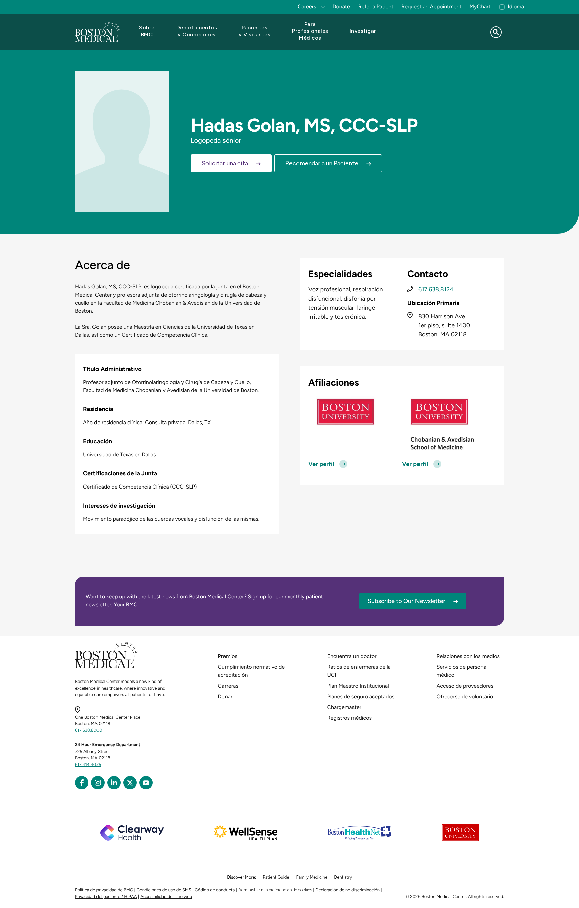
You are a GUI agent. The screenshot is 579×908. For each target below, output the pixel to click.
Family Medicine (312, 877)
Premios (227, 656)
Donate (341, 6)
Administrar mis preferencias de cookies (275, 889)
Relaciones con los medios (468, 656)
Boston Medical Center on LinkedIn (114, 782)
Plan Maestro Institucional (358, 686)
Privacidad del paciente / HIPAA (106, 896)
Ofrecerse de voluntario (465, 696)
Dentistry (343, 877)
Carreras (228, 686)
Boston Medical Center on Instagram (98, 782)
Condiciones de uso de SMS (164, 890)
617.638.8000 (88, 730)
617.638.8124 (436, 289)
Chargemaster (344, 707)
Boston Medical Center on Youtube (146, 782)
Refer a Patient (376, 6)
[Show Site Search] (496, 32)
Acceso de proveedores (465, 686)
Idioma (516, 6)
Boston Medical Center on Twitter (130, 782)
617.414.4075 (88, 764)
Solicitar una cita (225, 163)
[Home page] (106, 667)
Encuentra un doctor (352, 656)
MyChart (479, 6)
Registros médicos (349, 718)
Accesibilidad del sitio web (166, 896)
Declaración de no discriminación (348, 890)
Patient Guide (276, 877)
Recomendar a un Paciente (321, 163)
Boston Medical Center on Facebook (81, 782)
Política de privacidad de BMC (104, 890)
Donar (225, 696)
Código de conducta (215, 890)
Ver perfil (321, 464)
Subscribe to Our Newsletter (406, 601)
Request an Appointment (431, 6)
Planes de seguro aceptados (361, 696)
